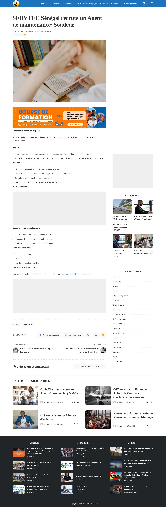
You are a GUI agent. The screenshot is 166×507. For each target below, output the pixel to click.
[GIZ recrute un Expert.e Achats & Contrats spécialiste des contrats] (98, 395)
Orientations (117, 343)
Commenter (48, 31)
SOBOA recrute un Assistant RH (89, 476)
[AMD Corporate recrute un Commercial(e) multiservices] (122, 241)
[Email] (24, 34)
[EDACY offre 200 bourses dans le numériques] (116, 489)
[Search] (152, 3)
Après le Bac (117, 282)
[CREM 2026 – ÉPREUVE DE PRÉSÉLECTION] (19, 465)
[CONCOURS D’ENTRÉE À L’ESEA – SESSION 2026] (19, 489)
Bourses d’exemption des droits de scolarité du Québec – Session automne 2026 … (137, 475)
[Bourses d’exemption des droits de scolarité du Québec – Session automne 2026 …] (116, 476)
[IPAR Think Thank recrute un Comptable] (67, 489)
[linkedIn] (95, 335)
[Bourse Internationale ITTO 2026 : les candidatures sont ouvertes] (116, 463)
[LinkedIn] (22, 34)
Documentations (118, 305)
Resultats (116, 357)
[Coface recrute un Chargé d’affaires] (25, 419)
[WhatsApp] (19, 34)
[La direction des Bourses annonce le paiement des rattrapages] (116, 451)
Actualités (116, 277)
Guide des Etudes (118, 333)
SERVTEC (28, 325)
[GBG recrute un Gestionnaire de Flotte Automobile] (67, 465)
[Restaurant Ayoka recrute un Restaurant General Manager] (98, 419)
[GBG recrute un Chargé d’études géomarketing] (143, 206)
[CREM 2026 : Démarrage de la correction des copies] (143, 241)
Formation (116, 329)
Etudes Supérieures (119, 319)
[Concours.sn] (16, 3)
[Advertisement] (59, 208)
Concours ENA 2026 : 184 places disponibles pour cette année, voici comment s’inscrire (40, 451)
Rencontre (116, 352)
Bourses (115, 286)
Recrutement (29, 31)
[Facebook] (14, 34)
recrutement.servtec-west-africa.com (76, 274)
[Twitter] (16, 34)
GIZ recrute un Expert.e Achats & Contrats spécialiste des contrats (130, 393)
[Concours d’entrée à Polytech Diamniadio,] (19, 477)
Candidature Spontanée (120, 296)
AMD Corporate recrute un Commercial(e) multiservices (121, 253)
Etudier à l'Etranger (119, 324)
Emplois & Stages (18, 31)
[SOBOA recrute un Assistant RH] (67, 477)
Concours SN (48, 402)
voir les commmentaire (90, 366)
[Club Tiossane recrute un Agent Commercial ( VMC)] (25, 395)
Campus (115, 291)
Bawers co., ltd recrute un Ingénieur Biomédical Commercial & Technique (90, 451)
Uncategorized (117, 361)
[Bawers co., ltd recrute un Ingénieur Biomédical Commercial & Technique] (67, 452)
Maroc (115, 338)
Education (116, 310)
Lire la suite (75, 402)
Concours (116, 300)
